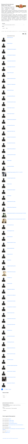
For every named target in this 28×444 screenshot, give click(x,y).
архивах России (7, 432)
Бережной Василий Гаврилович (11, 207)
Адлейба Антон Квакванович (11, 84)
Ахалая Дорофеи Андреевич (11, 189)
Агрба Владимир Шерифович (11, 55)
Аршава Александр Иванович (11, 148)
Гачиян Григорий (9, 283)
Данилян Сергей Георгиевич (11, 353)
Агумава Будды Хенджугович (11, 66)
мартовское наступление (15, 438)
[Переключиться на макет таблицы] (25, 34)
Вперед (7, 389)
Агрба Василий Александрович (11, 49)
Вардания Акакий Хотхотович (11, 242)
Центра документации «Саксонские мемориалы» (16, 424)
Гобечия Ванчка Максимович (11, 318)
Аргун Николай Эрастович (11, 125)
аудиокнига (5, 438)
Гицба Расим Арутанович (10, 312)
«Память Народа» (11, 421)
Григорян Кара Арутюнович (11, 324)
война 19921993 (10, 438)
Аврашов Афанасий (10, 37)
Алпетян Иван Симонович (11, 107)
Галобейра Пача (9, 277)
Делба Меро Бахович (10, 359)
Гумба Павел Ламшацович (11, 336)
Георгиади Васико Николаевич (11, 306)
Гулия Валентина (9, 330)
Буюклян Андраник (10, 236)
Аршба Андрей (9, 160)
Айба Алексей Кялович (10, 90)
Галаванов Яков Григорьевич (11, 271)
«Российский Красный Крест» (13, 423)
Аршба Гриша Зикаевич (10, 166)
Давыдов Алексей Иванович (11, 347)
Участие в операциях (6, 404)
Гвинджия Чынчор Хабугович (11, 295)
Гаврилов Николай (10, 254)
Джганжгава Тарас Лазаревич (11, 371)
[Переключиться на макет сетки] (23, 34)
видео (7, 438)
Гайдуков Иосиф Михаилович (11, 265)
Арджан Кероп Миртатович (11, 131)
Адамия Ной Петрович (10, 72)
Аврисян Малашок (9, 43)
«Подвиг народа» (11, 420)
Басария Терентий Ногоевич (11, 201)
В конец (10, 389)
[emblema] (21, 6)
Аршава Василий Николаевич (11, 154)
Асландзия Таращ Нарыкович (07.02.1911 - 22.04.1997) (14, 172)
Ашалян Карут (9, 195)
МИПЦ (10, 427)
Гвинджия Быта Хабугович (11, 289)
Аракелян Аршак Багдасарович (11, 119)
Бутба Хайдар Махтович (10, 230)
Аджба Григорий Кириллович (11, 78)
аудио (3, 438)
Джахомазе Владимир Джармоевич (12, 365)
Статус (3, 407)
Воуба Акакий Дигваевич (10, 248)
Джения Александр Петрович (11, 377)
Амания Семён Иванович (10, 113)
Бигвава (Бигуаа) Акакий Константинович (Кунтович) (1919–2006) (16, 213)
